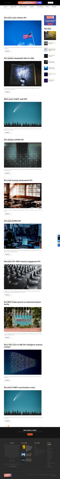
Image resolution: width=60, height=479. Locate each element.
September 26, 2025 (10, 219)
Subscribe (36, 449)
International (49, 457)
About (35, 447)
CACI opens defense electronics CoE (51, 80)
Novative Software (14, 466)
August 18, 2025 (13, 343)
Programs (54, 6)
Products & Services (50, 463)
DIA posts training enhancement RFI (18, 180)
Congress (48, 450)
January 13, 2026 (10, 16)
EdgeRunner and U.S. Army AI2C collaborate (51, 68)
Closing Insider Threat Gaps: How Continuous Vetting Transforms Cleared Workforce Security (50, 35)
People (47, 6)
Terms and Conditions (38, 452)
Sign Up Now (30, 434)
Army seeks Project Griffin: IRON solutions (51, 62)
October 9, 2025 (9, 138)
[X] (59, 238)
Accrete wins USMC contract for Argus (29, 455)
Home (5, 9)
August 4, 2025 (9, 386)
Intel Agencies (40, 6)
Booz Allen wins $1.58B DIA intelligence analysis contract (23, 345)
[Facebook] (59, 236)
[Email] (59, 243)
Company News (13, 6)
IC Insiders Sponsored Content (39, 450)
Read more (7, 51)
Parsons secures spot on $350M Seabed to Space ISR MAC (52, 49)
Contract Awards (23, 6)
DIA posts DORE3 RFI (12, 221)
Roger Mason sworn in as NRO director (52, 43)
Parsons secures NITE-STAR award (51, 56)
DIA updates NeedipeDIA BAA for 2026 (19, 58)
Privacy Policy (36, 454)
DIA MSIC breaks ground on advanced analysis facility (22, 303)
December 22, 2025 (10, 56)
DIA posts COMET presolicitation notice (19, 387)
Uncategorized (49, 466)
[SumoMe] (59, 245)
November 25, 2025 (10, 97)
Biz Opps (5, 6)
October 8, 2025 (9, 178)
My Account (50, 2)
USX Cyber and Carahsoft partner (52, 74)
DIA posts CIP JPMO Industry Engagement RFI (22, 261)
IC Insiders (32, 6)
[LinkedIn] (59, 241)
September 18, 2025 (10, 260)
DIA (7, 9)
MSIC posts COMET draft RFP (15, 99)
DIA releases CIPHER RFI (14, 139)
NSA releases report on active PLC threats (29, 460)
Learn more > (13, 457)
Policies (48, 461)
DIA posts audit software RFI (15, 17)
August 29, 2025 (12, 300)
